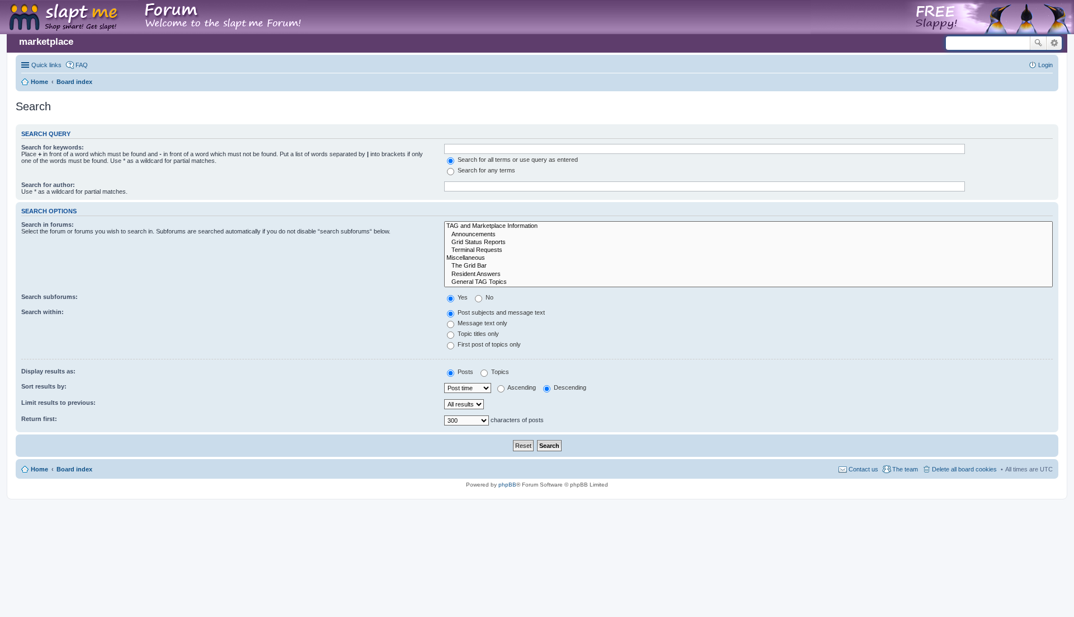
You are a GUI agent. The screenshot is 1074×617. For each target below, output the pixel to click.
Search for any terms (485, 170)
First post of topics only (488, 344)
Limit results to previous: (58, 402)
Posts (464, 371)
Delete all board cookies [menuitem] (964, 469)
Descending (569, 387)
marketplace (46, 41)
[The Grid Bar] (748, 266)
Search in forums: (47, 224)
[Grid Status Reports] (748, 242)
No (488, 297)
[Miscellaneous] (748, 258)
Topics (499, 371)
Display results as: (48, 371)
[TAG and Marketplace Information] (748, 226)
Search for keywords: (52, 147)
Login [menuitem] (1045, 65)
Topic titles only (477, 333)
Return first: (39, 418)
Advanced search (1054, 43)
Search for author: (48, 184)
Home (39, 469)
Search (1038, 43)
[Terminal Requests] (748, 250)
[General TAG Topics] (748, 282)
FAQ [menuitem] (82, 65)
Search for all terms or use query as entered (517, 159)
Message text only (481, 323)
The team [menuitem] (905, 469)
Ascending (521, 387)
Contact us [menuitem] (863, 469)
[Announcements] (748, 235)
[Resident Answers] (748, 274)
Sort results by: (44, 386)
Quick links (46, 65)
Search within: (42, 311)
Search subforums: (49, 296)
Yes (462, 297)
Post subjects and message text (500, 312)
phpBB (507, 485)
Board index (74, 469)
